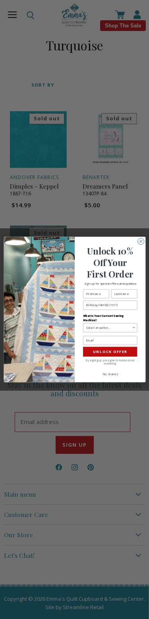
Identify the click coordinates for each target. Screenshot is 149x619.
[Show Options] (133, 327)
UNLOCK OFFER (110, 351)
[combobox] (109, 327)
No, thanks (109, 374)
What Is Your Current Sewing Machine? (103, 317)
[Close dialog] (140, 241)
